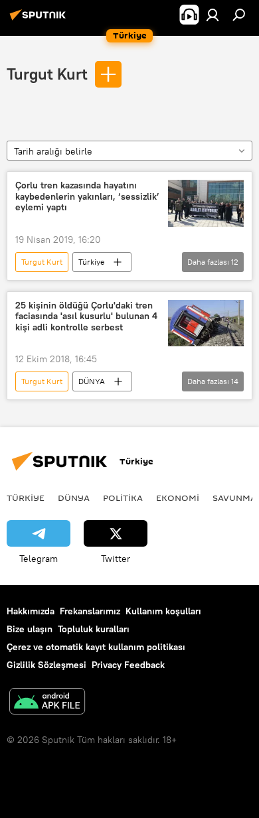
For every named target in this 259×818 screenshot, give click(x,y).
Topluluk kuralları (94, 629)
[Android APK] (47, 703)
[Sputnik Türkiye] (40, 20)
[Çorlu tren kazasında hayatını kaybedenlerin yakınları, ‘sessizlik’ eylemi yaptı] (206, 203)
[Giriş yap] (212, 14)
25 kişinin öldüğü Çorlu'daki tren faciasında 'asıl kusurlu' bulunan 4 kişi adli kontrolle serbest (86, 317)
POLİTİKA (123, 498)
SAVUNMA (234, 498)
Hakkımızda (30, 611)
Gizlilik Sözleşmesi (46, 665)
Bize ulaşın (29, 629)
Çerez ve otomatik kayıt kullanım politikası (96, 647)
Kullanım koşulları (163, 611)
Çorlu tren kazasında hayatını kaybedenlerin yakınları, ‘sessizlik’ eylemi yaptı (87, 197)
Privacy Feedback (128, 665)
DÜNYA (91, 381)
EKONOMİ (177, 498)
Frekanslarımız (90, 611)
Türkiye (91, 262)
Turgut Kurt (47, 74)
